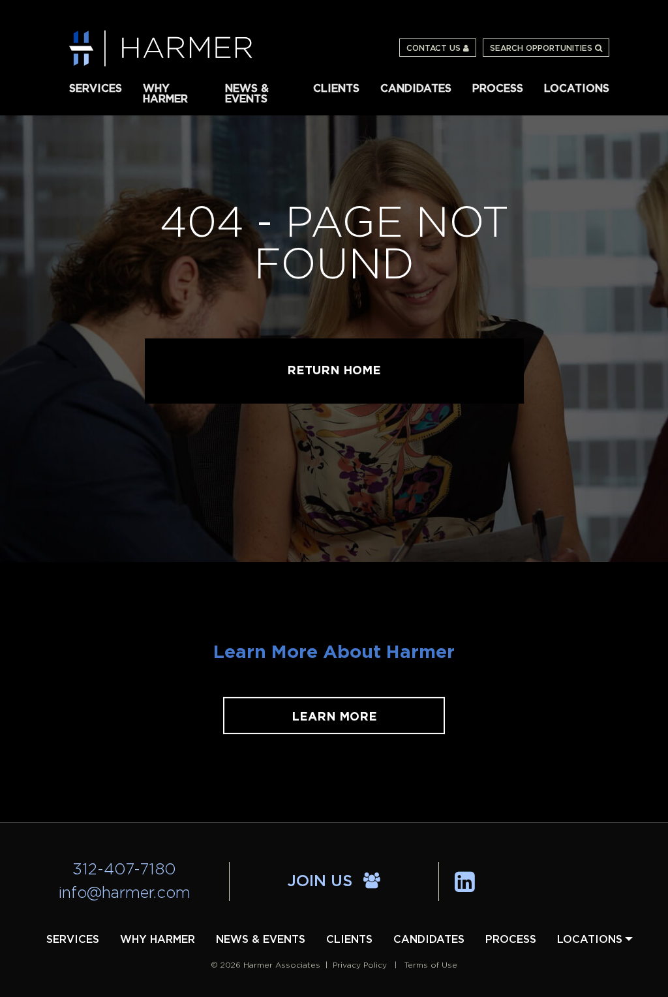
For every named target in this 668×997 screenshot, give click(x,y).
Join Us (322, 881)
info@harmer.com (124, 893)
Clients (336, 88)
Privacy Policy (360, 965)
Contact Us (434, 48)
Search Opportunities (542, 48)
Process (497, 88)
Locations (576, 88)
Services (95, 88)
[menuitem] (95, 87)
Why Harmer (165, 92)
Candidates (415, 88)
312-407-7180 (124, 870)
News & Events (247, 92)
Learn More (334, 717)
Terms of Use (430, 965)
